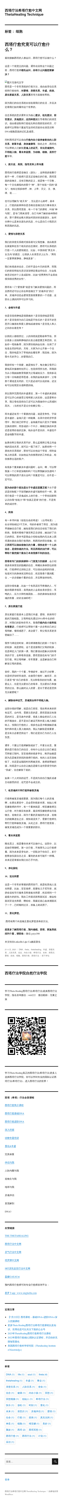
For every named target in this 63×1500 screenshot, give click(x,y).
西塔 (21, 1429)
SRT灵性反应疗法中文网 (17, 1268)
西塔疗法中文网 (13, 1243)
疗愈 (21, 1417)
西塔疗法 (35, 955)
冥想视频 (12, 1399)
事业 (41, 1380)
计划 (42, 1435)
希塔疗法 (37, 952)
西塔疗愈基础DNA (14, 1113)
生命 (10, 1417)
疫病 (12, 955)
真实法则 (46, 1417)
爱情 (7, 955)
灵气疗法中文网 (13, 1251)
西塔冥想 (35, 1429)
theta (27, 949)
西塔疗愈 (26, 955)
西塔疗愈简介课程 (14, 1105)
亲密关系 (12, 1386)
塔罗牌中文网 (12, 1260)
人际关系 (12, 952)
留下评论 (45, 955)
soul (31, 1374)
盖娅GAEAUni (12, 1276)
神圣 (10, 1423)
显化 (44, 1405)
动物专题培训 (12, 1137)
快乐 (10, 1405)
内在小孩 (28, 952)
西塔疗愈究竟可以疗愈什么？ (27, 46)
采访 (10, 1442)
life (21, 1374)
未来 (45, 952)
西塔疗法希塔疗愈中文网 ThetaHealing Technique (24, 12)
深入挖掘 (9, 1129)
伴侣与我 (9, 1162)
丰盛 (45, 949)
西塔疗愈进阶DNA (14, 1121)
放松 (21, 1405)
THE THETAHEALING (17, 1235)
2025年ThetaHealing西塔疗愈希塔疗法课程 (29, 1333)
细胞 (18, 955)
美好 (47, 1423)
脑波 (10, 1429)
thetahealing (36, 949)
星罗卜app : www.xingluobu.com (21, 1292)
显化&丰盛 (10, 1146)
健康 (21, 1392)
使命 (42, 1386)
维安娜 (34, 1423)
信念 (20, 952)
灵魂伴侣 (37, 1411)
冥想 (49, 1392)
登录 (7, 1479)
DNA (21, 949)
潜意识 (51, 952)
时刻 (33, 1405)
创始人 (27, 1399)
